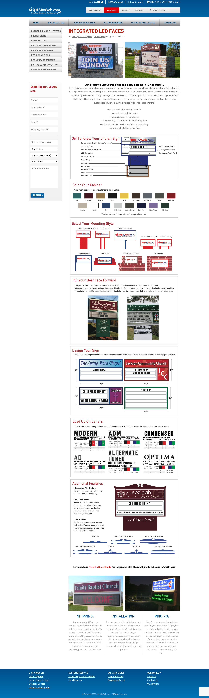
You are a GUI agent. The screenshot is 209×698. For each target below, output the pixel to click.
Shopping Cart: (158, 1)
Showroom (170, 22)
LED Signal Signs (40, 55)
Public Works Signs (42, 50)
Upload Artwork (135, 2)
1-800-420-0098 (115, 2)
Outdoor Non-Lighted (39, 687)
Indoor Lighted (55, 22)
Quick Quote (111, 10)
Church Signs (99, 36)
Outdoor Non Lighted (143, 22)
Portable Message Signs (45, 64)
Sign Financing (95, 10)
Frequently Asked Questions (81, 676)
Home (36, 22)
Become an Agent (116, 680)
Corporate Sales (115, 676)
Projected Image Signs (44, 45)
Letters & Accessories (44, 69)
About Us (125, 10)
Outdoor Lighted (113, 22)
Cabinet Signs (39, 40)
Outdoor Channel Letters (46, 31)
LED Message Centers (43, 60)
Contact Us (139, 10)
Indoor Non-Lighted (84, 22)
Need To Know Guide (100, 566)
